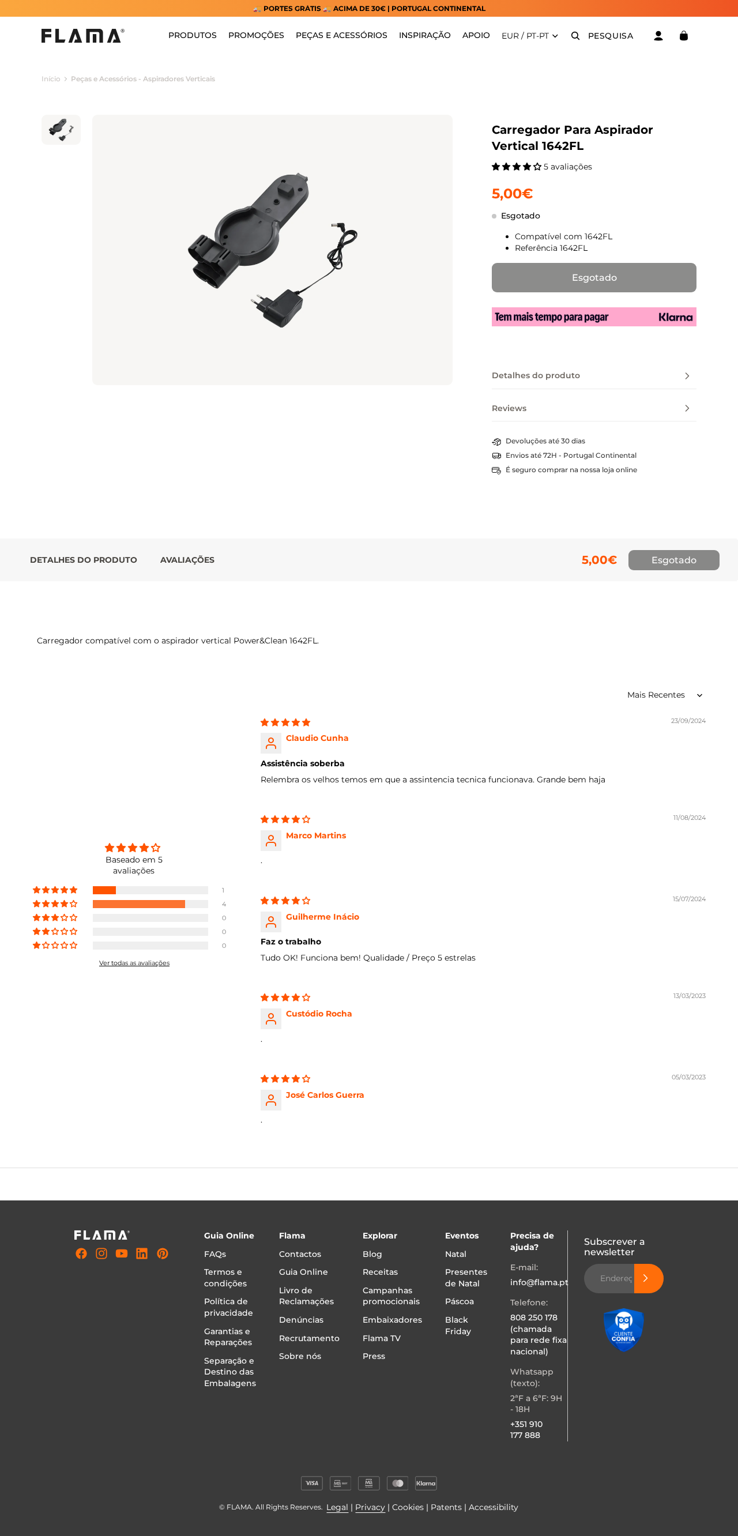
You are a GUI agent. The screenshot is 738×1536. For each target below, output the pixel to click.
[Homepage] (83, 35)
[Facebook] (81, 1253)
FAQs (215, 1254)
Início (51, 78)
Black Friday (458, 1326)
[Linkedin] (142, 1253)
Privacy (370, 1507)
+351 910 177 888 (526, 1430)
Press (374, 1356)
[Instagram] (101, 1253)
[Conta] (658, 35)
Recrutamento (309, 1337)
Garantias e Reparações (228, 1336)
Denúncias (301, 1320)
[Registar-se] (649, 1278)
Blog (372, 1254)
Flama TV (382, 1337)
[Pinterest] (163, 1253)
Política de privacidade (228, 1307)
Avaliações (187, 560)
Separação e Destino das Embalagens (230, 1372)
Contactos (300, 1254)
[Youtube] (122, 1253)
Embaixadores (392, 1320)
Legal (337, 1507)
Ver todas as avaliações (134, 963)
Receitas (380, 1272)
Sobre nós (300, 1356)
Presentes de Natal (466, 1278)
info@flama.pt (539, 1282)
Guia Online (303, 1272)
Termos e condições (225, 1278)
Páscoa (459, 1301)
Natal (455, 1254)
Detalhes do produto (83, 560)
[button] (518, 166)
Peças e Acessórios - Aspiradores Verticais (143, 78)
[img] (285, 722)
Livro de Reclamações (306, 1296)
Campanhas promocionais (391, 1296)
